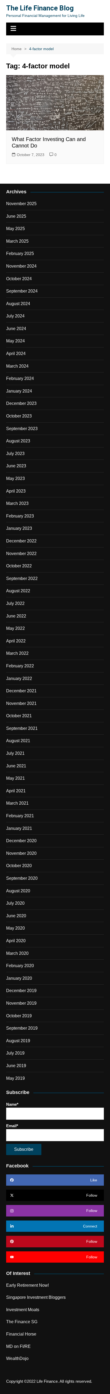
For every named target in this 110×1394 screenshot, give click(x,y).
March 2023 (17, 503)
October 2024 (19, 278)
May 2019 (15, 1078)
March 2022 (17, 653)
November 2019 (21, 1003)
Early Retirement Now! (27, 1285)
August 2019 (18, 1040)
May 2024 (15, 341)
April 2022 (16, 641)
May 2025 (15, 228)
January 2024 (19, 391)
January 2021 (19, 828)
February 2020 (20, 965)
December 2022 (21, 541)
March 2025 (17, 241)
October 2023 (19, 416)
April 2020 (16, 940)
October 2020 (19, 865)
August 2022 (18, 591)
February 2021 (20, 816)
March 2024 (17, 366)
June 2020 (16, 916)
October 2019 (19, 1016)
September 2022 (22, 578)
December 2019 (21, 990)
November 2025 (21, 203)
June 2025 (16, 216)
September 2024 (22, 291)
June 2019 (16, 1065)
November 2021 (21, 703)
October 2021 (19, 715)
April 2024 (16, 353)
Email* (12, 1125)
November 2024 (21, 266)
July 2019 (15, 1053)
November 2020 (21, 853)
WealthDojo (17, 1358)
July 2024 (15, 316)
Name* (12, 1104)
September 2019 (22, 1028)
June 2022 (16, 616)
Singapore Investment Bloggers (36, 1297)
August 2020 (18, 891)
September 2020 (22, 878)
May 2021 (15, 778)
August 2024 (18, 303)
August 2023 (18, 441)
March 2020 (17, 953)
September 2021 (22, 728)
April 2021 (16, 791)
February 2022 (20, 666)
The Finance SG (21, 1321)
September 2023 (22, 428)
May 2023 (15, 478)
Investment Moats (22, 1309)
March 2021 (17, 803)
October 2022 (19, 566)
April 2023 (16, 491)
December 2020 (21, 840)
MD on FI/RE (18, 1346)
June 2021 (16, 766)
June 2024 (16, 328)
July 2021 (15, 753)
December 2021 (21, 691)
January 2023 (19, 528)
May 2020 (15, 928)
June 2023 (16, 466)
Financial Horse (21, 1334)
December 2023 (21, 403)
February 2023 (20, 516)
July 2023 (15, 453)
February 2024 (20, 378)
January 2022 (19, 678)
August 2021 (18, 740)
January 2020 (19, 978)
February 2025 (20, 253)
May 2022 (15, 628)
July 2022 (15, 603)
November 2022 (21, 553)
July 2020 (15, 903)
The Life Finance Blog (40, 8)
